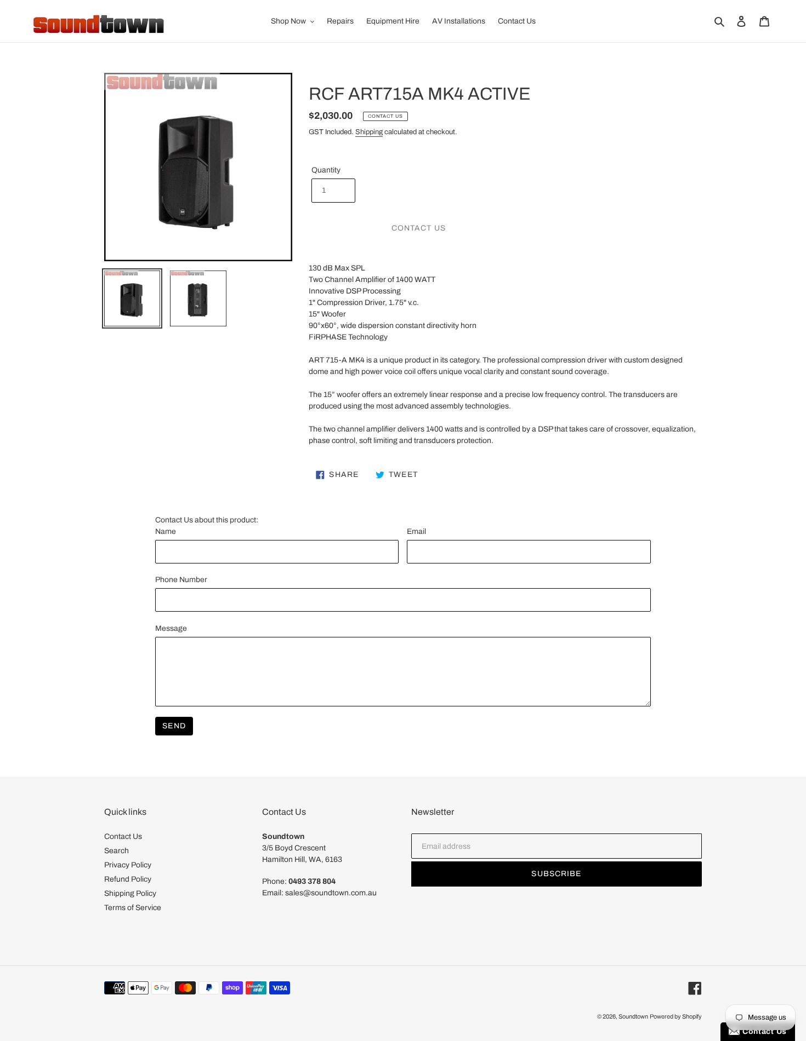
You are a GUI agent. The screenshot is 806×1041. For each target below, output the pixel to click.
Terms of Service (132, 908)
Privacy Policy (127, 865)
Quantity (325, 170)
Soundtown (633, 1016)
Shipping (369, 132)
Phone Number (181, 580)
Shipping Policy (130, 893)
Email (416, 531)
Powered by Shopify (676, 1016)
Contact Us (123, 836)
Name (165, 531)
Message (171, 628)
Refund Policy (127, 879)
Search (116, 851)
